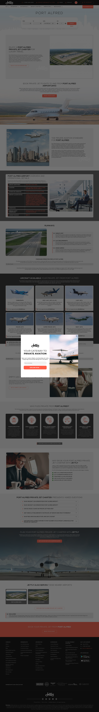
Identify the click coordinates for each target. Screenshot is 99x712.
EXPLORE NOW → (35, 367)
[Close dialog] (77, 336)
